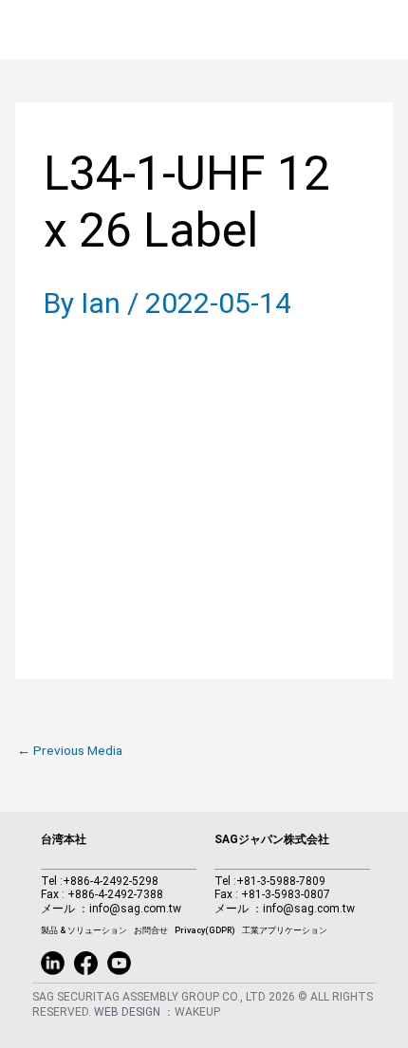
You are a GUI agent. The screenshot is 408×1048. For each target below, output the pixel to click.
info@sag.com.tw (135, 908)
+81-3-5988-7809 (280, 881)
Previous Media (69, 751)
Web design (128, 1012)
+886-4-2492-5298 (110, 881)
